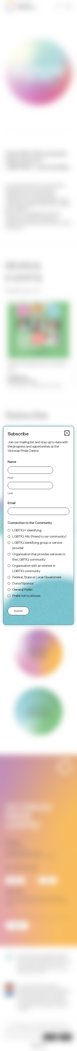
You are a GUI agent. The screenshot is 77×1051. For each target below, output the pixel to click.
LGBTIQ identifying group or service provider (37, 545)
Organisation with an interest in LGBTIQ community (33, 568)
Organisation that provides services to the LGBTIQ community (38, 556)
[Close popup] (67, 433)
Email (11, 503)
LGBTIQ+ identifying (26, 530)
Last (10, 493)
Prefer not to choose (26, 595)
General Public (22, 589)
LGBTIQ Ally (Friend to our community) (39, 536)
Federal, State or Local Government (37, 577)
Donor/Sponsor (23, 583)
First (10, 477)
